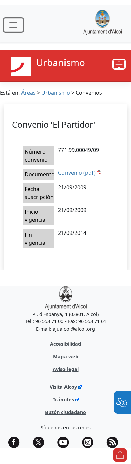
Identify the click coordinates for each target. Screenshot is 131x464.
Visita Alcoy (63, 387)
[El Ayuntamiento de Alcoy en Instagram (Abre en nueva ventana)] (90, 442)
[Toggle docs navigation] (119, 64)
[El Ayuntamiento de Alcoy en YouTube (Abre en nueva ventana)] (65, 442)
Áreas (28, 92)
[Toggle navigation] (13, 25)
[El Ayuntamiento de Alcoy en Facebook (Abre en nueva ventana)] (16, 442)
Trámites (63, 399)
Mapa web (65, 356)
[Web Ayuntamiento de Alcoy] (102, 25)
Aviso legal (66, 369)
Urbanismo (55, 92)
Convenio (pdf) (77, 172)
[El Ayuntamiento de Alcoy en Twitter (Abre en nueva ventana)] (41, 442)
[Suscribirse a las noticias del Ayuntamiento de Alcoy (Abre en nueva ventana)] (114, 442)
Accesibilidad (65, 344)
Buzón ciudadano (65, 412)
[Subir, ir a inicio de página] (120, 455)
